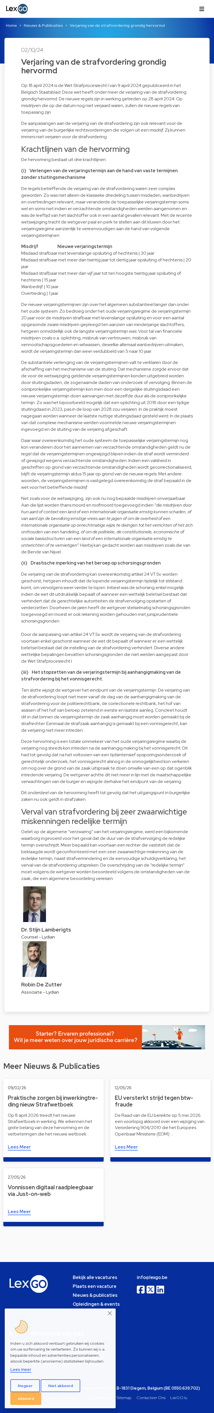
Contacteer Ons (151, 1397)
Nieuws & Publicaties (43, 25)
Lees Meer (19, 1147)
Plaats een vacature (94, 1286)
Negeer (25, 1385)
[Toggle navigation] (202, 8)
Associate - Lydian (40, 992)
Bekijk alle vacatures (95, 1277)
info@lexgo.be (152, 1277)
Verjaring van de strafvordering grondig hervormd (117, 25)
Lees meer (20, 1369)
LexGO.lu (178, 1397)
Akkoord (26, 1398)
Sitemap (124, 1397)
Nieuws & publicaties (95, 1295)
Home (11, 25)
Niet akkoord (60, 1385)
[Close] (110, 1313)
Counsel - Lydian (38, 937)
